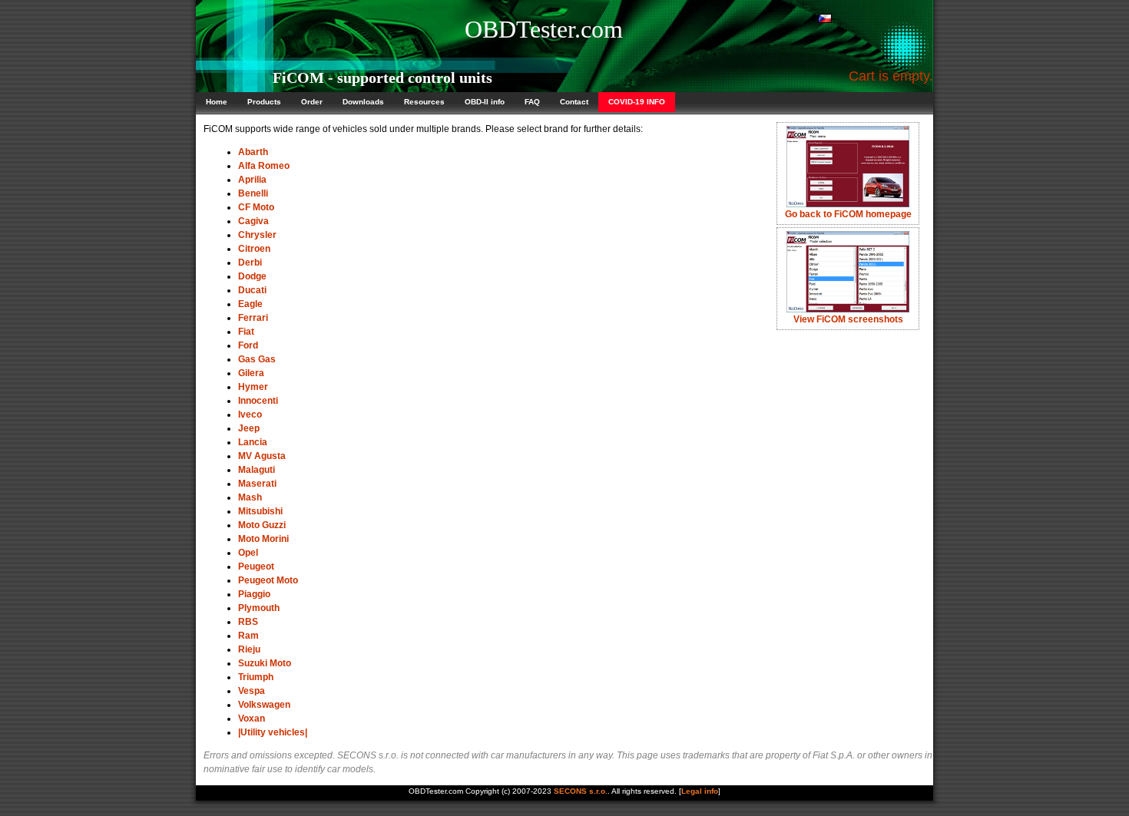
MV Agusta (262, 456)
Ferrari (253, 317)
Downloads (363, 101)
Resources (424, 101)
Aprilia (252, 179)
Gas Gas (257, 359)
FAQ (532, 101)
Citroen (254, 248)
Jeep (249, 428)
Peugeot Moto (268, 580)
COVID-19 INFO (636, 101)
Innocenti (258, 400)
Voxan (251, 718)
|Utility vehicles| (272, 732)
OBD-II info (485, 101)
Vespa (251, 691)
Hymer (253, 387)
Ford (248, 345)
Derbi (250, 262)
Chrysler (257, 235)
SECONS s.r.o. (581, 791)
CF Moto (256, 207)
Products (264, 101)
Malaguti (256, 469)
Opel (248, 552)
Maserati (257, 483)
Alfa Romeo (264, 165)
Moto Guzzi (262, 525)
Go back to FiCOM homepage (848, 214)
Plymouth (259, 608)
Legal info (699, 791)
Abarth (253, 152)
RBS (248, 621)
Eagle (250, 304)
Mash (250, 497)
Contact (574, 101)
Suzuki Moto (264, 663)
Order (312, 101)
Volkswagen (264, 704)
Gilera (251, 373)
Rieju (249, 649)
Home (216, 101)
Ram (248, 635)
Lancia (252, 442)
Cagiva (253, 221)
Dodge (252, 276)
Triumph (255, 677)
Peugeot (256, 566)
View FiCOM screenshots (848, 319)
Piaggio (254, 594)
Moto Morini (263, 539)
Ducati (252, 290)
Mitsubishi (260, 511)
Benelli (253, 193)
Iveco (250, 414)
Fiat (246, 331)
